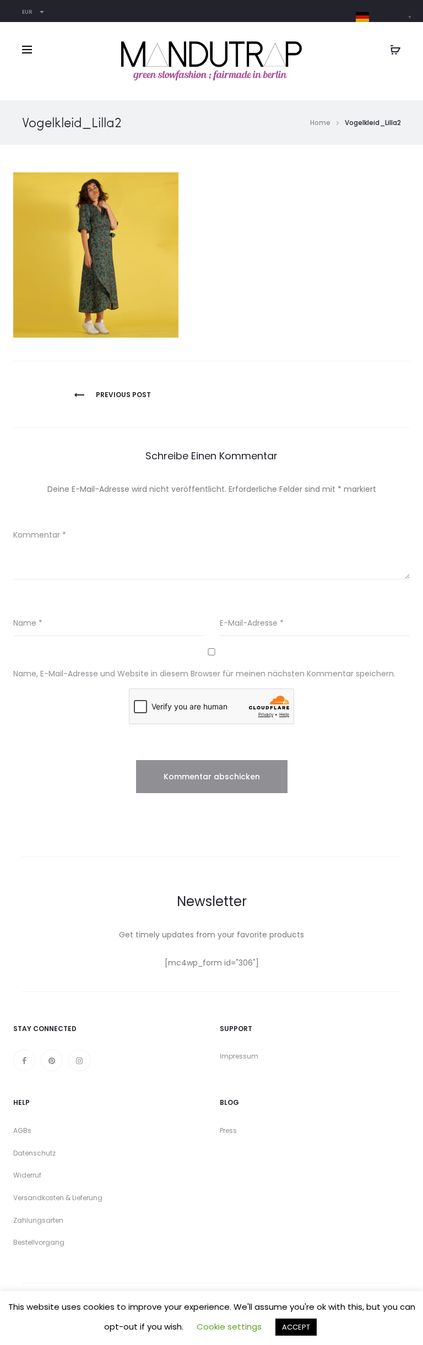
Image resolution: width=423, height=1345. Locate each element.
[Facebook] (24, 1060)
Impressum (239, 1056)
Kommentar (39, 534)
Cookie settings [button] (229, 1326)
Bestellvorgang (38, 1242)
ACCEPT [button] (296, 1327)
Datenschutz (34, 1153)
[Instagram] (79, 1060)
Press (228, 1130)
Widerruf (27, 1175)
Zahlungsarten (38, 1220)
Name (27, 622)
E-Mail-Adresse (252, 622)
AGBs (22, 1130)
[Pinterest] (52, 1060)
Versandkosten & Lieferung (57, 1197)
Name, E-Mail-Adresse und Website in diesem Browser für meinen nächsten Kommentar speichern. (204, 673)
